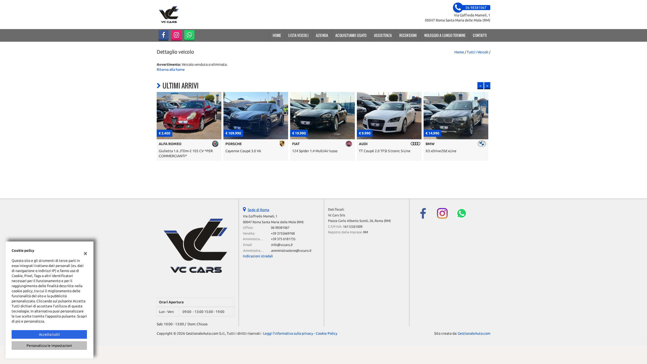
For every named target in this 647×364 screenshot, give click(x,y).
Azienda (322, 35)
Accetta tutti (49, 334)
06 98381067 (280, 228)
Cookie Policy (326, 333)
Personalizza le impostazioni (49, 346)
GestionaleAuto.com (474, 333)
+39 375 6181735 (283, 239)
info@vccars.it (281, 245)
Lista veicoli (298, 35)
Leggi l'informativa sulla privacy (288, 333)
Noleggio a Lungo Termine (445, 35)
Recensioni (408, 35)
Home (277, 35)
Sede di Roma (258, 210)
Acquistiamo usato (350, 35)
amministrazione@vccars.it (291, 251)
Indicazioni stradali (258, 256)
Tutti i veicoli (477, 52)
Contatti (480, 35)
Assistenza (383, 35)
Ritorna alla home (171, 69)
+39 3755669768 (283, 233)
